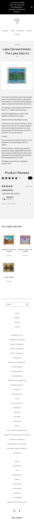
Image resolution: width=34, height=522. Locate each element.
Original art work (17, 335)
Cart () (17, 34)
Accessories (17, 421)
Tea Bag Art (17, 358)
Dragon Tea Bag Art (17, 344)
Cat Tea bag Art (17, 367)
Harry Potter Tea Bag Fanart (17, 430)
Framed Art (17, 389)
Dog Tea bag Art (17, 371)
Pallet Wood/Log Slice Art (17, 380)
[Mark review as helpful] (30, 203)
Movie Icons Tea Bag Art (17, 362)
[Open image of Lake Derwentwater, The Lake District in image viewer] (17, 75)
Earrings (17, 412)
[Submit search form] (27, 304)
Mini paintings (17, 394)
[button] (22, 178)
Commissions (17, 488)
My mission (20, 31)
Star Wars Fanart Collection (17, 444)
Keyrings (17, 417)
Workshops (17, 453)
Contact (29, 31)
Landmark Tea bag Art (17, 340)
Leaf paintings (17, 376)
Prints (17, 399)
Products (5, 31)
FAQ (17, 470)
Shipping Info (17, 475)
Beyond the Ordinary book (17, 502)
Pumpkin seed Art (17, 385)
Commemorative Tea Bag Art (17, 448)
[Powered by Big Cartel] (17, 517)
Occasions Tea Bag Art (17, 439)
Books (17, 426)
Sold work (17, 493)
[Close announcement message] (31, 7)
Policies (17, 479)
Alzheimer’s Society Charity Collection (17, 435)
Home (17, 313)
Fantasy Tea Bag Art (17, 349)
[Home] (17, 21)
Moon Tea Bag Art (17, 353)
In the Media (17, 497)
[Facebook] (19, 511)
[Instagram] (14, 511)
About (12, 31)
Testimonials (17, 484)
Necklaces (17, 408)
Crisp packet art (17, 403)
